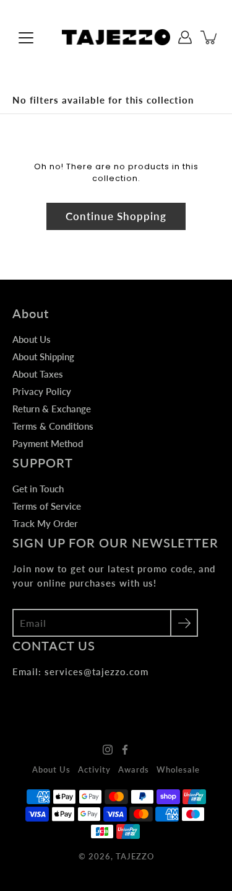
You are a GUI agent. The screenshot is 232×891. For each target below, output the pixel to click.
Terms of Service (46, 506)
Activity (94, 769)
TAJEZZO (135, 856)
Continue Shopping (116, 216)
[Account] (185, 37)
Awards (133, 769)
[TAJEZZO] (116, 37)
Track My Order (45, 523)
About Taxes (37, 373)
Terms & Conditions (52, 426)
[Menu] (26, 38)
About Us (31, 339)
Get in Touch (38, 488)
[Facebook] (125, 750)
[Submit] (184, 623)
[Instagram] (107, 750)
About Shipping (43, 356)
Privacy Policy (41, 391)
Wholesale (178, 769)
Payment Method (47, 443)
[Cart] (210, 37)
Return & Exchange (51, 408)
